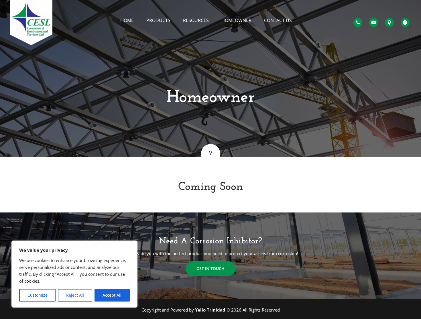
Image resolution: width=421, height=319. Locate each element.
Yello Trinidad (211, 310)
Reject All (75, 295)
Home (127, 20)
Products (158, 20)
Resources (196, 20)
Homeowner (236, 20)
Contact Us (278, 20)
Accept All (112, 295)
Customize (37, 295)
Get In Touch (210, 268)
